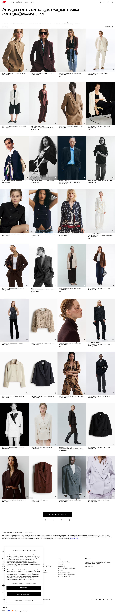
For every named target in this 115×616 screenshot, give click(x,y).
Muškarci (19, 2)
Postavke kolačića (64, 576)
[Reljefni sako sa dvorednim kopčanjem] (43, 320)
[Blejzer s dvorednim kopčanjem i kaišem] (14, 477)
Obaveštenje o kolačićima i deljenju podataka (24, 583)
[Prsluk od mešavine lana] (43, 477)
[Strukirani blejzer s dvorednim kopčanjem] (14, 50)
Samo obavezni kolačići (24, 594)
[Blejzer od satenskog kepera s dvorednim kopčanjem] (72, 373)
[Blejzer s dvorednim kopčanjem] (72, 50)
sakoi (41, 536)
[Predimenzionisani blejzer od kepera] (43, 373)
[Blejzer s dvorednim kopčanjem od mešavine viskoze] (14, 103)
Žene (12, 2)
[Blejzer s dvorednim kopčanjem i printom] (72, 211)
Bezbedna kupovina (64, 572)
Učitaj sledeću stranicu (57, 514)
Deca (26, 2)
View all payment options (21, 611)
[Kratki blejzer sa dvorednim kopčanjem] (14, 211)
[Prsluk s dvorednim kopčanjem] (14, 320)
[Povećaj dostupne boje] (32, 76)
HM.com (4, 551)
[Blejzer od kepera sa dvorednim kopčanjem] (43, 158)
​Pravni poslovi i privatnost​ (66, 568)
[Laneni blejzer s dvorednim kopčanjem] (43, 103)
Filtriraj (108, 27)
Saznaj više (89, 566)
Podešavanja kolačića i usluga (24, 600)
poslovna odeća (73, 538)
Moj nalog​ (61, 564)
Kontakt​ (60, 570)
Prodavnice (61, 566)
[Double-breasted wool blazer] (72, 158)
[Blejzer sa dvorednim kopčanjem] (14, 373)
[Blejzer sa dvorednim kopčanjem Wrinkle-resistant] (72, 424)
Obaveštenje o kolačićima (66, 574)
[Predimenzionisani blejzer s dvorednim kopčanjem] (14, 158)
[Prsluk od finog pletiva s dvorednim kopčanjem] (43, 211)
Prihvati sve (23, 588)
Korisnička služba (64, 562)
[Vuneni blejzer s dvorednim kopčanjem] (43, 265)
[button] (31, 232)
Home (32, 2)
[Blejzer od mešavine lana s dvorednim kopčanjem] (72, 103)
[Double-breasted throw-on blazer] (43, 50)
